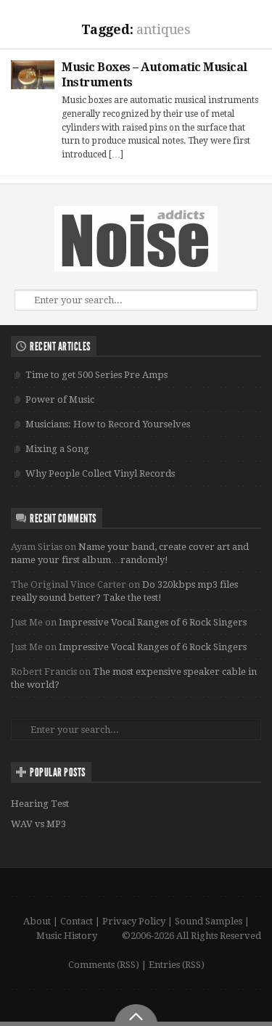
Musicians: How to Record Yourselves (107, 424)
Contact (76, 921)
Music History (66, 935)
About (37, 921)
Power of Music (59, 399)
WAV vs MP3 (38, 823)
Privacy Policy (133, 921)
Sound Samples (208, 921)
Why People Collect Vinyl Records (100, 473)
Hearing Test (40, 803)
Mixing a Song (57, 448)
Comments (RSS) (103, 964)
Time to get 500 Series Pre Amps (96, 374)
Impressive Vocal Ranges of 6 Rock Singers (153, 622)
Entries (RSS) (177, 964)
